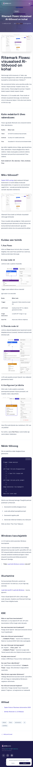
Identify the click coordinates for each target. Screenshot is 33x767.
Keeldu (13, 763)
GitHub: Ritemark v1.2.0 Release (14, 712)
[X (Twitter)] (3, 755)
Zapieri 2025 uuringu (7, 180)
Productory (15, 749)
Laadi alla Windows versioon (16, 564)
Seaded (27, 760)
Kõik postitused (8, 734)
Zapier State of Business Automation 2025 (17, 707)
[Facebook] (11, 755)
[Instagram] (7, 755)
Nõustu (24, 763)
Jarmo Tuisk (8, 749)
